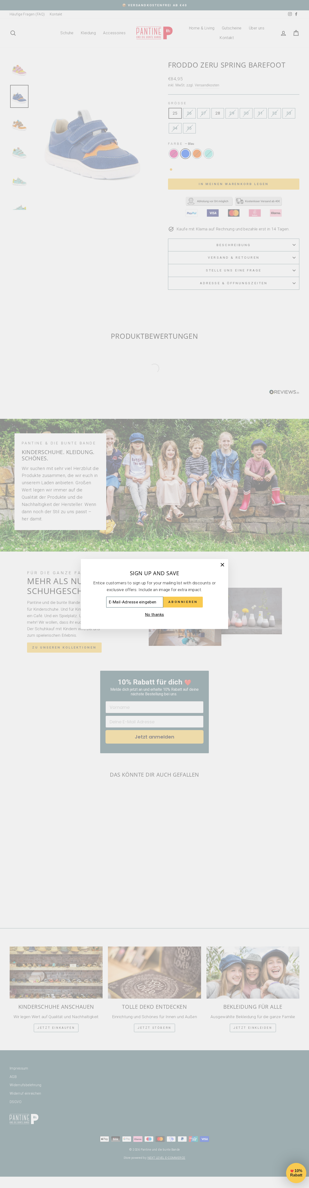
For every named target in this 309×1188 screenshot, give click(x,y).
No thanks (154, 614)
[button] (296, 1173)
